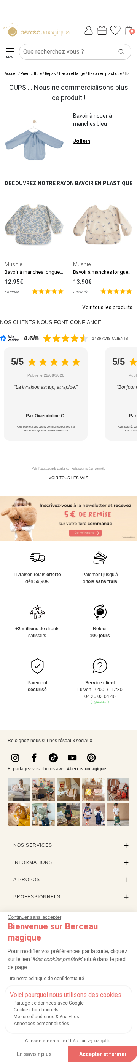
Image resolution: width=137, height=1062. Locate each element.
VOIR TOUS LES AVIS (68, 478)
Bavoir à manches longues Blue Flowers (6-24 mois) (61, 272)
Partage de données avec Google (49, 1003)
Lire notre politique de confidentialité (46, 978)
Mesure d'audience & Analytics (46, 1016)
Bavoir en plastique (105, 74)
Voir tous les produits (107, 307)
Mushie (13, 264)
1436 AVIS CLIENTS (110, 338)
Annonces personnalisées (41, 1023)
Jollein (81, 141)
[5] (48, 291)
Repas (50, 74)
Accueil (11, 74)
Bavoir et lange (72, 74)
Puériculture (31, 74)
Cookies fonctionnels (36, 1009)
